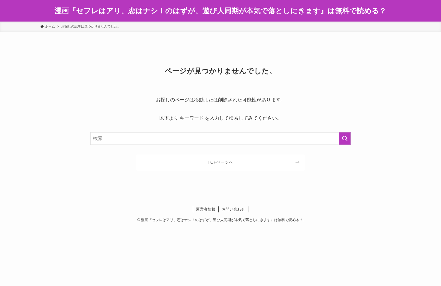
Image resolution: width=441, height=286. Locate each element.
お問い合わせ (233, 209)
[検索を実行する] (345, 138)
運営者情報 (205, 209)
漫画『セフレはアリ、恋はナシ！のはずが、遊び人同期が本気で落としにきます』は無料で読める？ (220, 10)
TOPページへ (220, 162)
